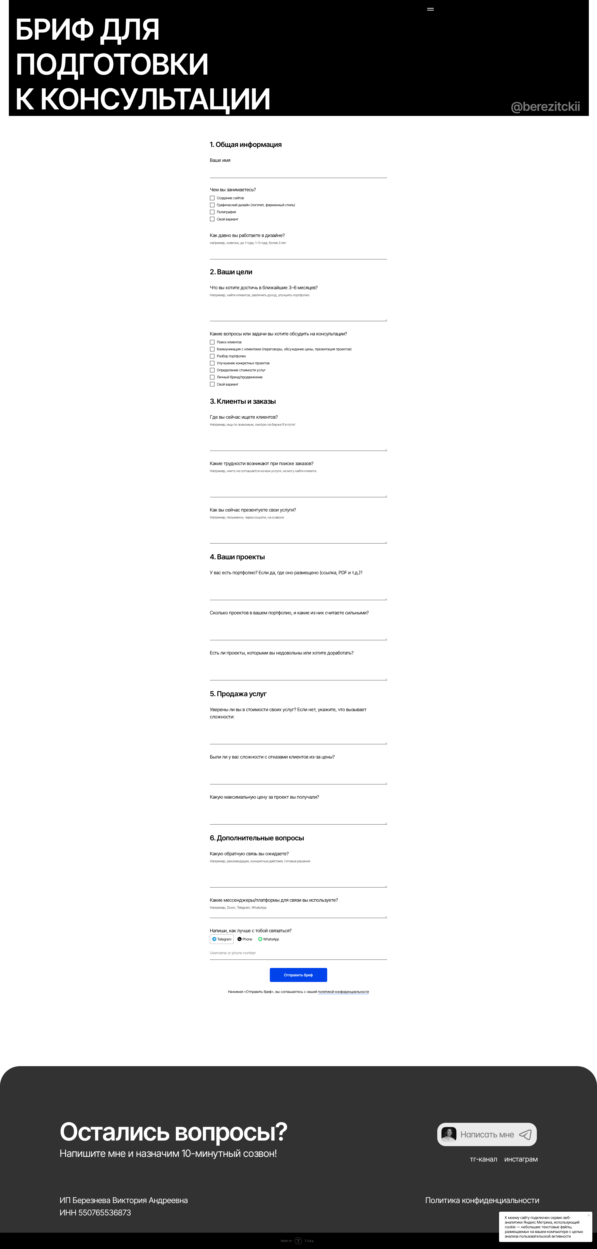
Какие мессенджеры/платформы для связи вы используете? (274, 900)
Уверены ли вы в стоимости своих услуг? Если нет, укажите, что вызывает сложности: (288, 713)
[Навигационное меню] (430, 9)
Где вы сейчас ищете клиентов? (244, 417)
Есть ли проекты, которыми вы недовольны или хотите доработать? (282, 653)
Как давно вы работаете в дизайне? (247, 235)
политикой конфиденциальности (343, 991)
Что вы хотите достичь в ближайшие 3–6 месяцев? (264, 287)
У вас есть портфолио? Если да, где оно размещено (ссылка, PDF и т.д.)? (286, 572)
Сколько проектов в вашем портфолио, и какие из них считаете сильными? (289, 613)
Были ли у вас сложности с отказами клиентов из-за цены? (272, 757)
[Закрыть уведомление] (589, 1215)
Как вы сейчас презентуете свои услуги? (253, 510)
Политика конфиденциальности (482, 1200)
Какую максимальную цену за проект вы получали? (264, 797)
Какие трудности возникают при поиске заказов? (261, 463)
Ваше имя (220, 160)
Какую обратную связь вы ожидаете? (249, 853)
